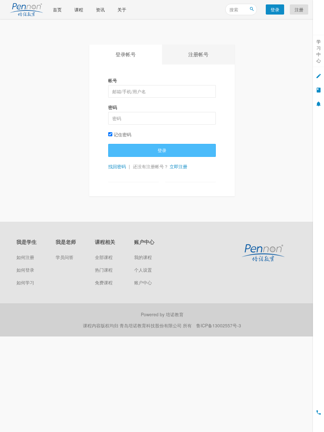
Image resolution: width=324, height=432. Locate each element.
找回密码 (117, 166)
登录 (275, 9)
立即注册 (178, 166)
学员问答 (64, 257)
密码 (112, 107)
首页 (57, 9)
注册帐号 (198, 54)
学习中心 (318, 51)
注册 (299, 9)
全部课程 (104, 257)
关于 (121, 9)
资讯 (100, 9)
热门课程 (104, 270)
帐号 (112, 80)
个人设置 (143, 270)
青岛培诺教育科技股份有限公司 (151, 325)
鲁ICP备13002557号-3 (218, 325)
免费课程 (104, 282)
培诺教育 (175, 314)
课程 (78, 9)
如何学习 (25, 282)
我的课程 (143, 257)
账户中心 (143, 282)
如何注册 (25, 257)
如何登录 (25, 270)
